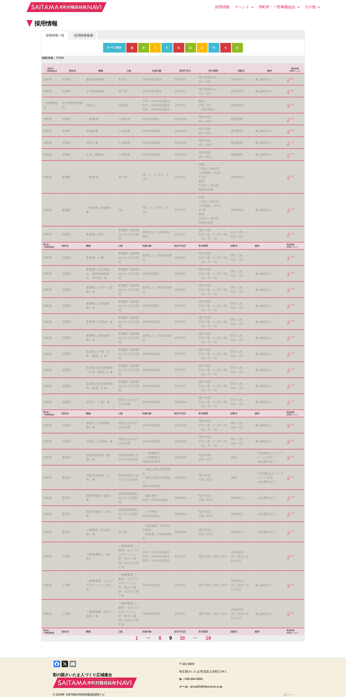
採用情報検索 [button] (83, 35)
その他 (310, 7)
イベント (242, 7)
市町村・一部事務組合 (277, 7)
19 (208, 638)
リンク (290, 79)
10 (182, 638)
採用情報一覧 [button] (55, 35)
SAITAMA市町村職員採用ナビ (66, 7)
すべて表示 (114, 47)
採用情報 (222, 7)
